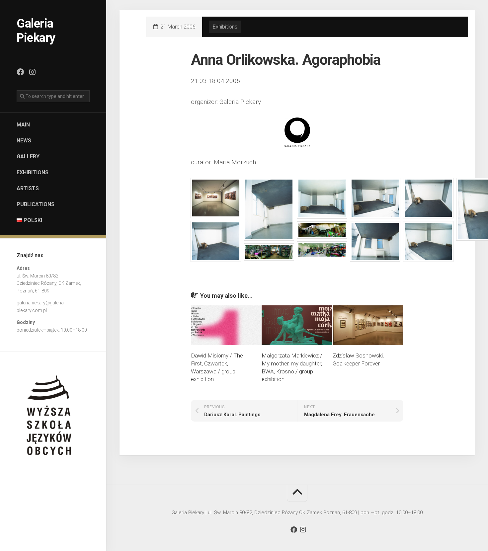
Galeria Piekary (36, 31)
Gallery (28, 156)
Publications (35, 204)
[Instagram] (32, 72)
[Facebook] (20, 72)
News (24, 140)
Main (23, 124)
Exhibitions (32, 172)
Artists (28, 188)
